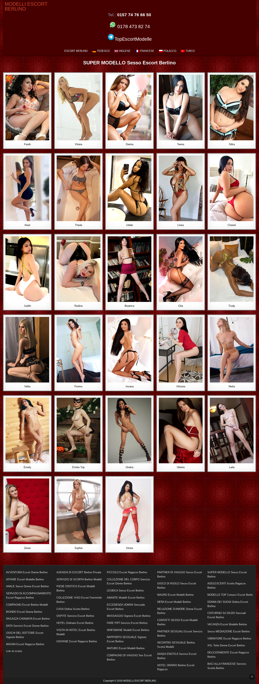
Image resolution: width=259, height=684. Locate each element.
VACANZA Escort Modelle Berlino (227, 624)
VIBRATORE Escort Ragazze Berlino (229, 638)
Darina (129, 144)
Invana (130, 386)
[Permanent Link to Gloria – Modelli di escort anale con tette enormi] (129, 511)
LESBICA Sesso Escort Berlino (125, 590)
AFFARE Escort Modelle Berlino (25, 579)
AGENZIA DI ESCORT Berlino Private (78, 572)
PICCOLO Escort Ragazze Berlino (127, 572)
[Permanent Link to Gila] (181, 269)
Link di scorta (14, 651)
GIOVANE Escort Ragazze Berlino (76, 641)
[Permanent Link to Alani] (27, 188)
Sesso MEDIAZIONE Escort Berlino (228, 631)
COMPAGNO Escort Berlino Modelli (27, 604)
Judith (27, 305)
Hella (27, 386)
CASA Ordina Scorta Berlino (72, 608)
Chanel (232, 225)
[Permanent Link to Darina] (129, 107)
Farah (27, 144)
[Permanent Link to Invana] (129, 349)
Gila (180, 305)
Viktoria (180, 386)
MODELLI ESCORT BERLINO (26, 6)
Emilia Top (78, 467)
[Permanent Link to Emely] (27, 430)
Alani (27, 225)
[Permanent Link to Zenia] (27, 511)
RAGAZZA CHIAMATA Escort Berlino (28, 618)
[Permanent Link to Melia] (232, 349)
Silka (232, 144)
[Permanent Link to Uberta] (181, 430)
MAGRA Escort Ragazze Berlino (25, 644)
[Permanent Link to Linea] (181, 188)
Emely (27, 467)
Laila (232, 467)
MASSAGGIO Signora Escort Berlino (128, 615)
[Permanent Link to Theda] (78, 188)
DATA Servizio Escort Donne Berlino (27, 625)
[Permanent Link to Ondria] (129, 430)
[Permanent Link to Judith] (27, 269)
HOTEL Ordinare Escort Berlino (74, 622)
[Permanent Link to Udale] (129, 188)
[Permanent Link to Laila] (232, 430)
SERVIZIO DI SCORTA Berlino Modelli (79, 579)
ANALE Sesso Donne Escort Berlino (27, 586)
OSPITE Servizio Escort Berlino (75, 615)
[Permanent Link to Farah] (27, 107)
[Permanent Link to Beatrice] (129, 269)
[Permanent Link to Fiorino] (78, 349)
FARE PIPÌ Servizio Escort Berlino (127, 622)
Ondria (129, 467)
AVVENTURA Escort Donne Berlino (27, 572)
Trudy (231, 305)
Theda (78, 225)
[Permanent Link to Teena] (181, 107)
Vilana (78, 144)
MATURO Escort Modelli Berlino (125, 648)
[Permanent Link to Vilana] (78, 107)
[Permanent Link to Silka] (232, 107)
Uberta (181, 467)
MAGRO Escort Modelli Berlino (175, 594)
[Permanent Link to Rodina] (78, 269)
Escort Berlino (76, 50)
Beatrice (129, 305)
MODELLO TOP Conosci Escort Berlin (230, 594)
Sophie (78, 548)
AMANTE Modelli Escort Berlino (125, 597)
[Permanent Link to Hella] (27, 349)
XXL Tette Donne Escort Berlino (226, 645)
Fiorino (78, 386)
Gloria (129, 548)
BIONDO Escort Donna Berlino (24, 611)
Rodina (78, 305)
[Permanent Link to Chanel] (232, 188)
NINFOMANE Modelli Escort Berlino (128, 630)
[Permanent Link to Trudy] (232, 269)
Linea (180, 225)
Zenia (27, 548)
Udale (129, 225)
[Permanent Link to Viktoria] (181, 349)
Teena (180, 144)
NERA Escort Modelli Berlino (174, 601)
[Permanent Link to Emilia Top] (78, 430)
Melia (232, 386)
